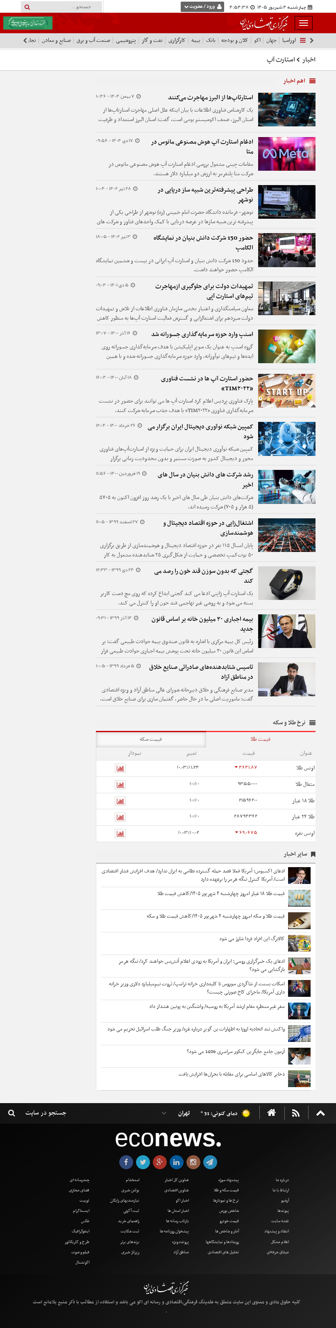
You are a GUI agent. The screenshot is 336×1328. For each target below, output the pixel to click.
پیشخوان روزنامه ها (174, 1231)
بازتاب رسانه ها (177, 1221)
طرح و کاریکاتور (77, 1242)
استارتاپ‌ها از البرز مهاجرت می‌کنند (210, 98)
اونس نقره (305, 833)
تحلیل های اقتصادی (223, 1252)
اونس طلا (305, 768)
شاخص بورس (229, 1210)
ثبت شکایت (129, 1231)
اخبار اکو (182, 1200)
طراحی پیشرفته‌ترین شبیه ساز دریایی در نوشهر (205, 195)
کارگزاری (177, 40)
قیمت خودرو (229, 1221)
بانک (211, 40)
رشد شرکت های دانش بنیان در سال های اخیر (205, 480)
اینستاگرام (81, 1210)
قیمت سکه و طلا (226, 1190)
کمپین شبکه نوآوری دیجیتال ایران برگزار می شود (200, 432)
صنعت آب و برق (93, 40)
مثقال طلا (305, 784)
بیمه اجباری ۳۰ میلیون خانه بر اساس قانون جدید (202, 624)
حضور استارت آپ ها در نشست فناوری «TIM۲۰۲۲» (207, 384)
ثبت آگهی (131, 1210)
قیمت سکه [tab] (151, 739)
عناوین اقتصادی (176, 1190)
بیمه (195, 40)
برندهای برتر (129, 1242)
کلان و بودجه (234, 40)
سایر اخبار (295, 854)
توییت (84, 1200)
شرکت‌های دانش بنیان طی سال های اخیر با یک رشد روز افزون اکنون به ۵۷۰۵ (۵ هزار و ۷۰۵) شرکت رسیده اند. (176, 502)
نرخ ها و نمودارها (226, 1200)
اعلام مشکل (280, 1242)
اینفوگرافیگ (80, 1231)
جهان (271, 40)
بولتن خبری (130, 1190)
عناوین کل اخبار (177, 1180)
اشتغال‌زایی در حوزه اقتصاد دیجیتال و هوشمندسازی (208, 528)
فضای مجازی (79, 1190)
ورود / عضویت (202, 7)
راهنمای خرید (128, 1221)
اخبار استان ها (178, 1210)
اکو (257, 40)
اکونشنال (82, 1262)
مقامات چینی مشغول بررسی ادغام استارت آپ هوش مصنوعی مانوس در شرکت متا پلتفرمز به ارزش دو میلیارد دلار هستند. (181, 169)
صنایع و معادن (56, 40)
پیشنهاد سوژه (228, 1180)
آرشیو (285, 1200)
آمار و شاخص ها (227, 1231)
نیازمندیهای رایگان (124, 1200)
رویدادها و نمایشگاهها (222, 1242)
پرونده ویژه (180, 1242)
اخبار (309, 60)
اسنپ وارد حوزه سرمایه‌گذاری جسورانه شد (202, 334)
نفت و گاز (152, 40)
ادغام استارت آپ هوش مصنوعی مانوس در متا (202, 147)
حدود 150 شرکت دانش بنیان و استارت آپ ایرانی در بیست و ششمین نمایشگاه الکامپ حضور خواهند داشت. (174, 265)
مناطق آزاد (181, 1252)
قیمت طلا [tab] (260, 739)
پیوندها (283, 1210)
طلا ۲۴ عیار (303, 817)
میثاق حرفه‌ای (278, 1252)
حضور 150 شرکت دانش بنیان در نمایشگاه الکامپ (203, 243)
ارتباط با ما (280, 1190)
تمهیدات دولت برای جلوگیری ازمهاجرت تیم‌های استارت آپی (204, 291)
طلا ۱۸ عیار (303, 801)
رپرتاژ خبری (130, 1252)
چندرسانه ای (79, 1180)
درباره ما (282, 1180)
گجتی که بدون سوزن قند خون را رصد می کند (203, 576)
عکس (85, 1221)
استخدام (132, 1180)
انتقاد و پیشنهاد (276, 1231)
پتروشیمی (126, 40)
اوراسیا (289, 40)
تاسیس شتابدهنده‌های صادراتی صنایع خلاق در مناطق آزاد (201, 672)
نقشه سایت (280, 1221)
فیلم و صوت (80, 1252)
